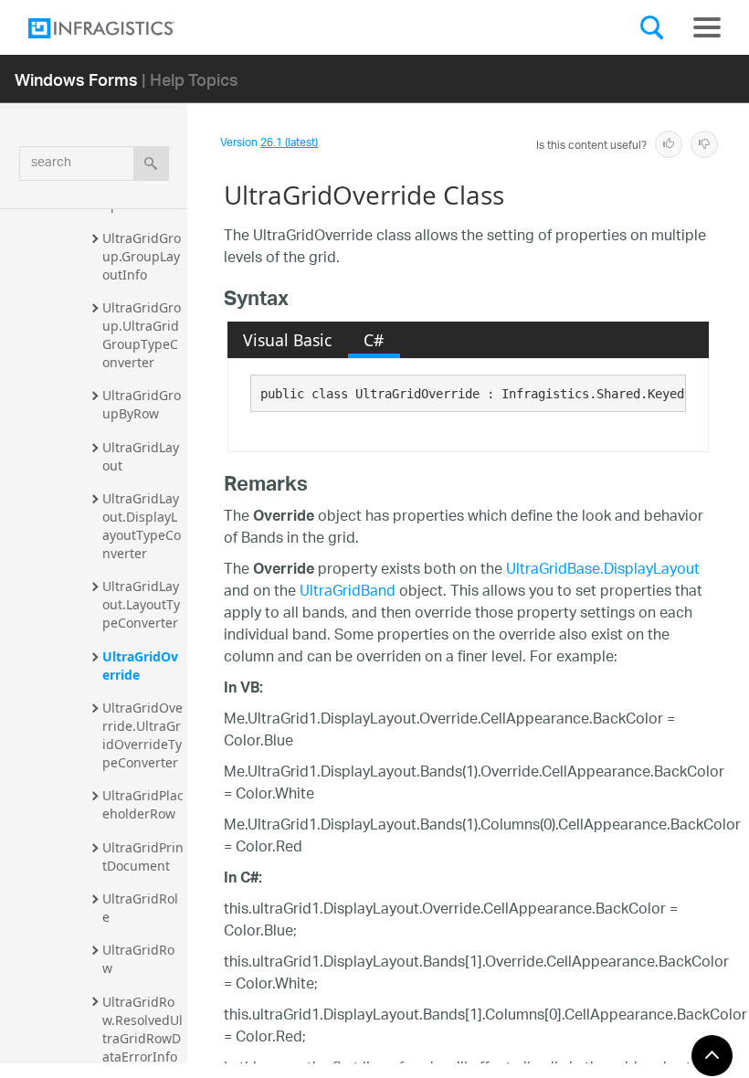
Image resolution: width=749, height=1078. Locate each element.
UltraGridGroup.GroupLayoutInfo (141, 256)
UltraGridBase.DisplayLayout (603, 570)
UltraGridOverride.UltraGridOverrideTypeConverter (142, 735)
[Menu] (707, 27)
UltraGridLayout (140, 456)
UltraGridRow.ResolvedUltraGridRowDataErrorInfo (142, 1029)
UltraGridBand (348, 592)
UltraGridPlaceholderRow (143, 804)
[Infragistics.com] (119, 28)
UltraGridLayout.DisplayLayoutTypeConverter (141, 526)
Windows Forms (76, 79)
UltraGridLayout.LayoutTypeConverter (141, 604)
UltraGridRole (140, 907)
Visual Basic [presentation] (287, 340)
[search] (151, 163)
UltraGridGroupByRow (141, 404)
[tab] (287, 340)
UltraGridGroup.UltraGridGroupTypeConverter (141, 335)
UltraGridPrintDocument (143, 856)
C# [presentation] (374, 340)
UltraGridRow (138, 959)
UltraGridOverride (140, 665)
